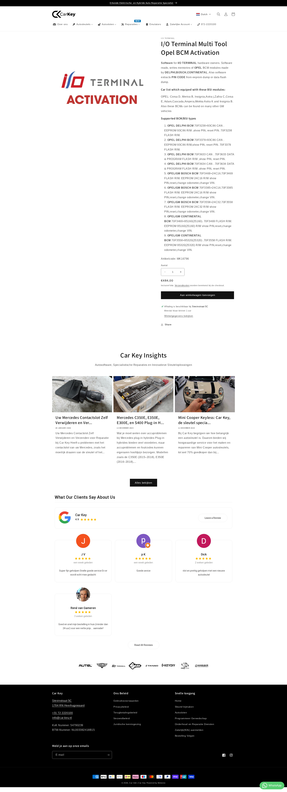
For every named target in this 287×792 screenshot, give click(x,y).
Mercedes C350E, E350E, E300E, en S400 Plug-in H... (140, 420)
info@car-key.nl (62, 717)
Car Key (81, 515)
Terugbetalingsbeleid (125, 712)
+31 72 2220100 (62, 713)
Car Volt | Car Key (137, 783)
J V (83, 554)
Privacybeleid (121, 706)
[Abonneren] (108, 755)
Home (178, 700)
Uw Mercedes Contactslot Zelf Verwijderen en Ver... (81, 420)
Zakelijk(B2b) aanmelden (189, 730)
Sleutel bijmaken (184, 706)
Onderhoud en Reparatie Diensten (194, 724)
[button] (203, 14)
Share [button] (168, 324)
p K (143, 554)
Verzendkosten (182, 285)
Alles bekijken (143, 482)
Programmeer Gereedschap (191, 718)
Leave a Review (213, 518)
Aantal (164, 265)
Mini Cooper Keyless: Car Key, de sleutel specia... (204, 420)
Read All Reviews (143, 645)
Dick (204, 554)
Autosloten (181, 712)
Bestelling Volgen (184, 735)
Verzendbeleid (121, 718)
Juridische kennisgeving (127, 724)
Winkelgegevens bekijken (178, 316)
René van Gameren (83, 608)
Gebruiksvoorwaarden (126, 700)
